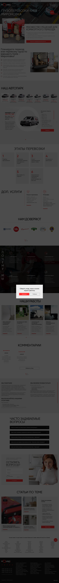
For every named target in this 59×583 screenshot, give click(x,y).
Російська (35, 294)
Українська (24, 294)
